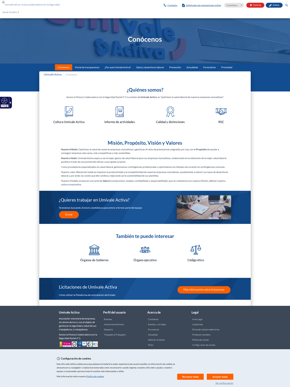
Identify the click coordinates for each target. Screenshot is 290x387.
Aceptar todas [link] (220, 376)
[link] (171, 5)
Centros (255, 5)
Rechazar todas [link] (190, 376)
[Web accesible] (4, 100)
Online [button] (275, 5)
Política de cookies (95, 376)
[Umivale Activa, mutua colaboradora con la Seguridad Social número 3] (48, 9)
